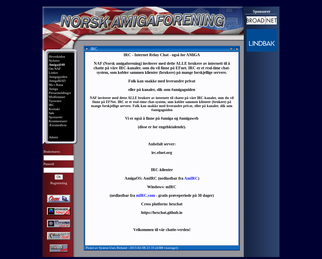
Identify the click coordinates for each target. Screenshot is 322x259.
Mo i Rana (56, 85)
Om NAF (55, 69)
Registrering (58, 183)
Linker (53, 73)
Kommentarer (58, 121)
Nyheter (54, 60)
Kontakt (54, 109)
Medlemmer (57, 97)
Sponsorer (55, 117)
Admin (53, 137)
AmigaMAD (57, 81)
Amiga (53, 89)
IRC (51, 105)
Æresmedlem (57, 125)
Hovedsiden (57, 56)
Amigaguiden (58, 77)
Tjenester (55, 101)
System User (107, 248)
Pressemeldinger (60, 93)
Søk (51, 113)
